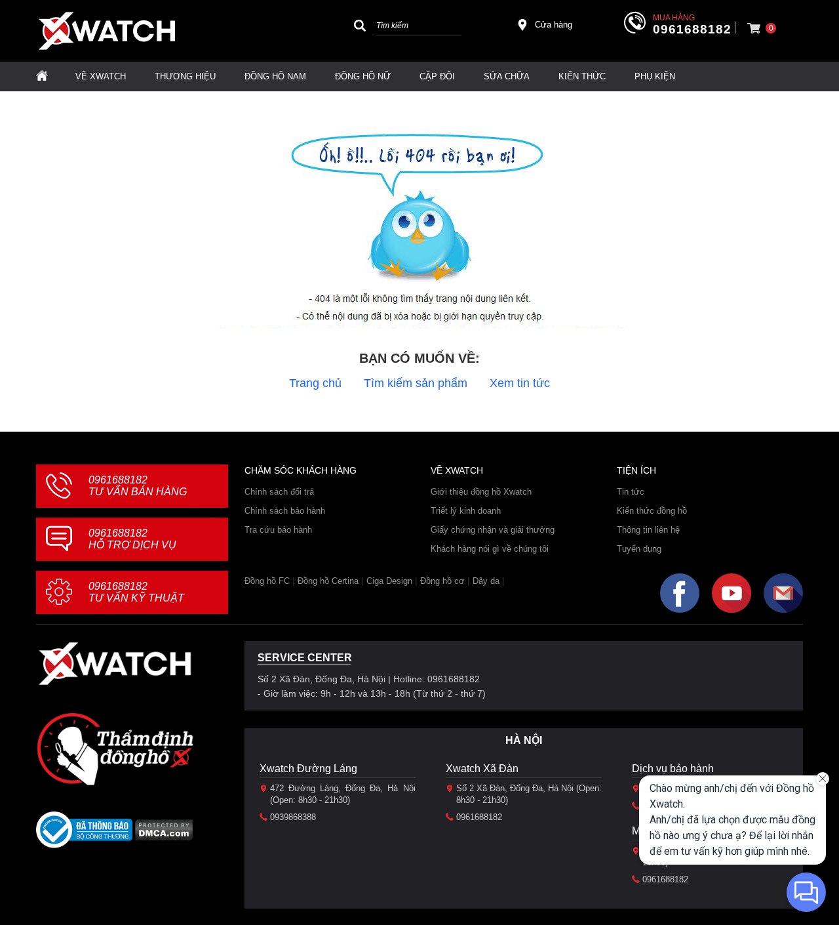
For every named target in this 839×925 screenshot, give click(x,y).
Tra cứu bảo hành (278, 530)
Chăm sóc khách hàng (300, 470)
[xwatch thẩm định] (114, 748)
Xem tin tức (520, 383)
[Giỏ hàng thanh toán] (753, 28)
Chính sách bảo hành (284, 511)
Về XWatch (100, 76)
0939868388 (293, 817)
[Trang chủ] (42, 76)
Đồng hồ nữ (363, 76)
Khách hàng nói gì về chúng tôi (490, 549)
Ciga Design (389, 581)
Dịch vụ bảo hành (673, 768)
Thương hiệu (185, 76)
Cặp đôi (437, 76)
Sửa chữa (507, 76)
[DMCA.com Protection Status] (164, 834)
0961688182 (692, 29)
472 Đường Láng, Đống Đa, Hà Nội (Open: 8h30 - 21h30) (343, 794)
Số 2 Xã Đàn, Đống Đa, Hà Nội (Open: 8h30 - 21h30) (529, 794)
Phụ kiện (654, 76)
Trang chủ (315, 383)
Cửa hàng (553, 25)
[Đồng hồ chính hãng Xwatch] (107, 30)
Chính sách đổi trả (279, 492)
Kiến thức (582, 76)
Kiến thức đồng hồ (652, 511)
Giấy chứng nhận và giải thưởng (493, 530)
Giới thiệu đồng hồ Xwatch (481, 492)
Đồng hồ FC (267, 581)
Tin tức (630, 492)
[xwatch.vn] (114, 663)
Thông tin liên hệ (648, 530)
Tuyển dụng (639, 549)
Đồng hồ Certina (328, 581)
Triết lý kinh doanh (466, 511)
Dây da (486, 581)
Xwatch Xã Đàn (482, 768)
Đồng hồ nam (275, 76)
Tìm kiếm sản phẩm (415, 383)
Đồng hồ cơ (442, 581)
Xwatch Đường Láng (308, 768)
